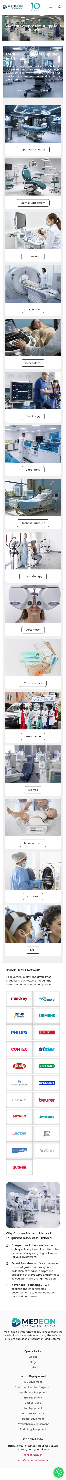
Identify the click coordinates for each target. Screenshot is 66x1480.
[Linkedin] (33, 1471)
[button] (50, 6)
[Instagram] (37, 1471)
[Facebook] (29, 1471)
